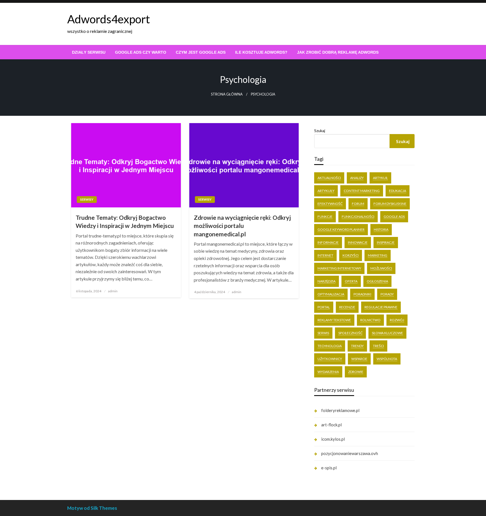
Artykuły (326, 191)
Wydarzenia (328, 372)
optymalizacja (331, 294)
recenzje (347, 307)
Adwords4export (108, 19)
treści (378, 346)
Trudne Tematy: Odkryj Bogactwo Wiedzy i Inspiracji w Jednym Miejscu (125, 221)
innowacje (358, 242)
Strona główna (227, 94)
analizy (357, 178)
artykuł (380, 178)
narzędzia (327, 281)
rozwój (397, 320)
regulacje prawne (380, 307)
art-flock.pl (331, 424)
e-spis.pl (329, 467)
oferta (351, 281)
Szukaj (319, 130)
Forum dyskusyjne (390, 204)
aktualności (329, 178)
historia (381, 229)
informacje (328, 242)
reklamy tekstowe (334, 320)
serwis (323, 333)
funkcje (325, 216)
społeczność (350, 333)
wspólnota (387, 359)
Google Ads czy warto (140, 52)
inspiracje (386, 242)
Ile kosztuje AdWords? (261, 52)
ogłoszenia (377, 281)
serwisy (86, 199)
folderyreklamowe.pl (340, 410)
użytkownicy (330, 359)
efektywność (330, 204)
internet (325, 255)
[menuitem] (88, 52)
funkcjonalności (358, 216)
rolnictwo (370, 320)
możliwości (381, 268)
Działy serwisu (88, 52)
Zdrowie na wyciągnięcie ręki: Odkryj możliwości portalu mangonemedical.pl (242, 225)
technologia (330, 346)
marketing (377, 255)
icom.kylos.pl (333, 439)
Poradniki (362, 294)
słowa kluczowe (387, 333)
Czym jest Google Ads (201, 52)
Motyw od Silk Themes (92, 508)
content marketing (362, 191)
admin (113, 291)
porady (387, 294)
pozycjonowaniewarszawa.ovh (349, 453)
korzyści (351, 255)
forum (358, 204)
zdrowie (355, 372)
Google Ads (394, 216)
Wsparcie (359, 359)
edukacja (397, 191)
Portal (324, 307)
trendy (357, 346)
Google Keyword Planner (341, 229)
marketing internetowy (339, 268)
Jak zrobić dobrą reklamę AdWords (338, 52)
